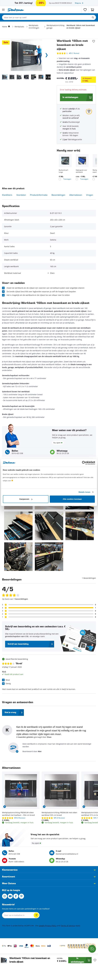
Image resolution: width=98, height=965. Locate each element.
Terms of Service (68, 925)
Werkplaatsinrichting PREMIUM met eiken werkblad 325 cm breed (59, 813)
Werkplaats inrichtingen (34, 26)
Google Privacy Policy (47, 925)
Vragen (89, 194)
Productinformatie (38, 194)
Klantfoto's (7, 194)
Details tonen (84, 492)
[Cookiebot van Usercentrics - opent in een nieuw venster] (84, 463)
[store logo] (16, 10)
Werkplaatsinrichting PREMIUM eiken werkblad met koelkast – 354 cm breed (18, 813)
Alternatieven (75, 194)
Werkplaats (19, 26)
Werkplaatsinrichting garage (55, 26)
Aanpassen (24, 499)
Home (4, 26)
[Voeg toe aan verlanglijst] (93, 41)
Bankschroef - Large (64, 171)
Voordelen (21, 194)
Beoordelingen (58, 194)
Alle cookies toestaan (72, 499)
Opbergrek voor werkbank (81, 171)
